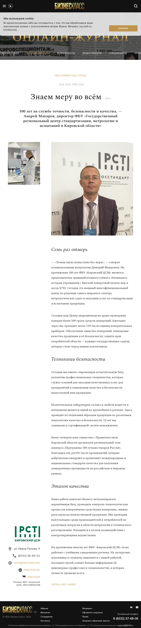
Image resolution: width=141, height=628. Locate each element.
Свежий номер (9, 53)
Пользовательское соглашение (70, 625)
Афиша (44, 608)
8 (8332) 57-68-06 (125, 619)
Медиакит (87, 608)
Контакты (45, 620)
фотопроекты (66, 53)
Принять (123, 28)
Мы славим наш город (70, 75)
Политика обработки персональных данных (29, 625)
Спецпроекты (118, 53)
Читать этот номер (63, 584)
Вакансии (45, 612)
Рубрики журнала (38, 53)
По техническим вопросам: (111, 625)
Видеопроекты (92, 53)
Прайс (85, 616)
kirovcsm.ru (32, 570)
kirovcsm (34, 577)
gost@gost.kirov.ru (27, 563)
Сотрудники (46, 616)
